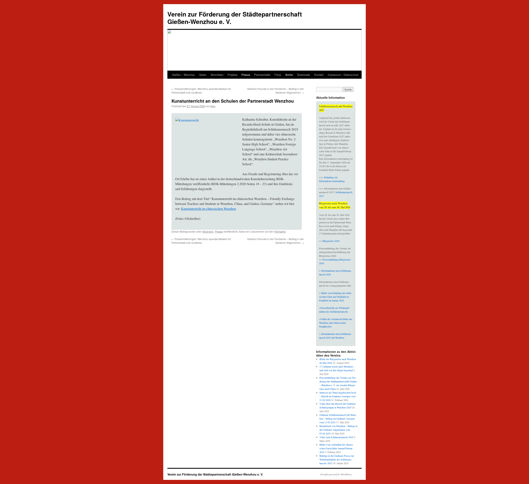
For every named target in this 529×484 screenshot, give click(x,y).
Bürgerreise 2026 (331, 241)
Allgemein (208, 231)
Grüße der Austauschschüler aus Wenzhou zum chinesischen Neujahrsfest (335, 322)
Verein (202, 75)
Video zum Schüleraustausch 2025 (336, 437)
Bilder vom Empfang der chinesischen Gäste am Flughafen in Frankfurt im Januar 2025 (335, 296)
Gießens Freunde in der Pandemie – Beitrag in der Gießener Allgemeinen (275, 90)
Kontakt (319, 75)
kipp (213, 106)
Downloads (303, 75)
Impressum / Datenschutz (343, 75)
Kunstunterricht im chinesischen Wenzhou (208, 208)
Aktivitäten (217, 75)
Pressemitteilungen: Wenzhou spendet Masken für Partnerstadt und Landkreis (201, 90)
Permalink (280, 231)
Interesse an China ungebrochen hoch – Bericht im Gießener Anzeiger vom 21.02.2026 (337, 396)
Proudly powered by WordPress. (336, 474)
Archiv (289, 75)
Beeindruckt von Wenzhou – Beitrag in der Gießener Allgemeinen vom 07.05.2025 (338, 429)
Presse (246, 75)
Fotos (277, 75)
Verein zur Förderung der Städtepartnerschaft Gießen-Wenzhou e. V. (234, 18)
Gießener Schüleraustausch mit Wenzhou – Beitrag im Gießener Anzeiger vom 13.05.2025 (337, 418)
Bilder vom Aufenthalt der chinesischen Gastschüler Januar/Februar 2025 (336, 448)
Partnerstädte (262, 75)
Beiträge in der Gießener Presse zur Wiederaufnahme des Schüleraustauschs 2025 (336, 459)
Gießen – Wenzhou (183, 75)
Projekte (232, 75)
